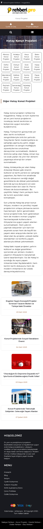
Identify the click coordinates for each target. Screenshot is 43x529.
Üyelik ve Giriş (11, 27)
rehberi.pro (19, 511)
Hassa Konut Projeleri (37, 67)
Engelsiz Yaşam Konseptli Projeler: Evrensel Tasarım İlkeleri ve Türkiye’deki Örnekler (21, 303)
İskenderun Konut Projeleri (6, 77)
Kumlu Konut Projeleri (26, 77)
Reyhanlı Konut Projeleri (6, 88)
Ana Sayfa (13, 44)
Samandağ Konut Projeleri (16, 88)
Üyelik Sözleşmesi (11, 482)
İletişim (7, 478)
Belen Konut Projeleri (37, 57)
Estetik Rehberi (34, 522)
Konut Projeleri (21, 18)
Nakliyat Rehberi (8, 522)
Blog (6, 475)
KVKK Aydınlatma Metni (13, 488)
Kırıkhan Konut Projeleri (16, 77)
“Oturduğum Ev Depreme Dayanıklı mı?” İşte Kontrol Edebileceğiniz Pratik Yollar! (21, 375)
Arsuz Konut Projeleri (26, 57)
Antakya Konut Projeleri (16, 57)
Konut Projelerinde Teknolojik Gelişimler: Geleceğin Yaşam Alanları (21, 410)
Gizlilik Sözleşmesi (11, 494)
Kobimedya (8, 511)
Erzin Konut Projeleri (26, 67)
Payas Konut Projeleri (37, 77)
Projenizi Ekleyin (32, 27)
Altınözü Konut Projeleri (6, 57)
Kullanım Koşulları (10, 485)
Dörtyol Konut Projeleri (16, 67)
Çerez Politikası (10, 491)
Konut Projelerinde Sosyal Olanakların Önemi (21, 340)
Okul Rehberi (27, 525)
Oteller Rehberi (15, 525)
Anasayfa (7, 472)
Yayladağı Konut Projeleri (26, 88)
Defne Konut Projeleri (6, 67)
